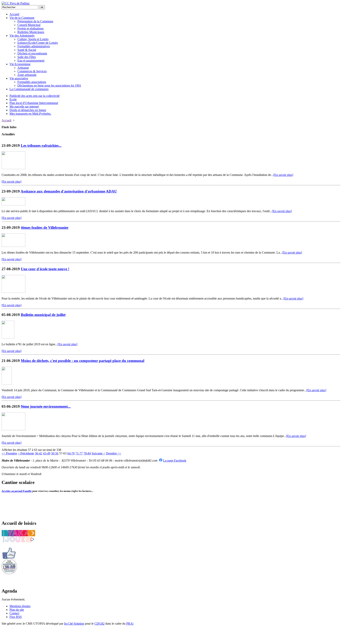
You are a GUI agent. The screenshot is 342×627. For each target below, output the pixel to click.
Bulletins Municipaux (30, 32)
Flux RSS (16, 616)
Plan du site (17, 609)
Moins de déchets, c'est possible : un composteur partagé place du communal (82, 361)
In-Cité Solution (74, 623)
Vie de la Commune (22, 17)
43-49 (46, 453)
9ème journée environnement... (46, 406)
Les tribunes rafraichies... (41, 145)
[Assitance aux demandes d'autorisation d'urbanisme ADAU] (13, 204)
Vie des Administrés (22, 35)
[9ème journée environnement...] (13, 429)
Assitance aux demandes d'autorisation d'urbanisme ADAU (69, 191)
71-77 (79, 453)
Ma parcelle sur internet (24, 106)
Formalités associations (31, 82)
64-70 (71, 453)
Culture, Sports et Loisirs (32, 39)
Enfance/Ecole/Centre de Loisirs (37, 42)
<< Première (9, 453)
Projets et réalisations (30, 28)
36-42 (38, 453)
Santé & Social (26, 50)
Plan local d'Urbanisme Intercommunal (34, 103)
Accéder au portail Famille (17, 491)
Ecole (13, 99)
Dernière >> (113, 453)
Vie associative (19, 78)
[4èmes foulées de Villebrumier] (13, 245)
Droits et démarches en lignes (28, 110)
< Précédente (26, 453)
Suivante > (98, 453)
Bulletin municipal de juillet (43, 315)
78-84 (87, 453)
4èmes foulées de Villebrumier (44, 227)
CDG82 (99, 623)
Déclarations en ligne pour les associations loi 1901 (49, 85)
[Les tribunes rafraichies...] (13, 168)
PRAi (129, 623)
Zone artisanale (26, 74)
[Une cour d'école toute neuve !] (13, 291)
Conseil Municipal (28, 25)
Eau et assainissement (30, 60)
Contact (14, 613)
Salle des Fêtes (26, 57)
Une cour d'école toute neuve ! (45, 269)
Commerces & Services (32, 71)
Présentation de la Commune (35, 21)
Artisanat (23, 67)
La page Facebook (174, 460)
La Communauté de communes (29, 89)
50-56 (54, 453)
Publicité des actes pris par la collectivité (35, 95)
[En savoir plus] (283, 175)
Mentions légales (20, 606)
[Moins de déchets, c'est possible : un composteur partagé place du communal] (7, 383)
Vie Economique (20, 64)
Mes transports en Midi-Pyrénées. (30, 113)
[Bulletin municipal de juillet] (8, 337)
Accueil (14, 14)
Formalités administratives (33, 46)
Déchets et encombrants (32, 53)
